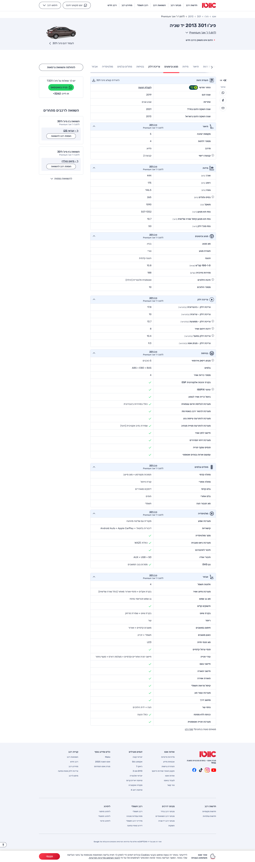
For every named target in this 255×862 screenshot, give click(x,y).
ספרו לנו (189, 729)
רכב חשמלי (137, 811)
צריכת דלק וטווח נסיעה (68, 771)
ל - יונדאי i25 (70, 130)
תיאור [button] (196, 66)
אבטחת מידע (169, 762)
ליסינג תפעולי (104, 816)
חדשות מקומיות (209, 811)
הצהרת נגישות (168, 766)
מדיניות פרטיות (168, 757)
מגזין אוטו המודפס (102, 766)
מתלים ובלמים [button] (124, 66)
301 (199, 16)
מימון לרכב (73, 776)
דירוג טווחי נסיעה (134, 826)
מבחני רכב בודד (168, 811)
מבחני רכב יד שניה (166, 821)
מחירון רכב (73, 766)
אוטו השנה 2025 (102, 762)
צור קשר (171, 785)
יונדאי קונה (137, 757)
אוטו (214, 16)
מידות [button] (185, 66)
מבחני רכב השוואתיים (165, 816)
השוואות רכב (72, 757)
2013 (190, 16)
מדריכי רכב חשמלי (134, 821)
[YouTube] (213, 770)
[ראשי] (208, 754)
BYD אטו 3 (137, 771)
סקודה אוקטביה (135, 785)
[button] (77, 5)
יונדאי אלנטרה (136, 776)
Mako (107, 757)
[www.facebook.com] (194, 770)
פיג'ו (207, 16)
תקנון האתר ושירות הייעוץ (163, 771)
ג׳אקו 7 (139, 766)
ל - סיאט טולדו (70, 161)
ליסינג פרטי (105, 821)
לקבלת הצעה (144, 87)
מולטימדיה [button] (107, 66)
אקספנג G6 (137, 762)
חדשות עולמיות (209, 816)
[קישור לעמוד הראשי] (209, 5)
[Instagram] (207, 770)
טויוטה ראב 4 (136, 790)
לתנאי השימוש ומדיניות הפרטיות (104, 857)
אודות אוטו (170, 776)
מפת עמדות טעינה (134, 816)
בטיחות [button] (140, 66)
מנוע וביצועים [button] (171, 66)
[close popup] (171, 827)
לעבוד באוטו (169, 780)
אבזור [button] (94, 66)
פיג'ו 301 (153, 125)
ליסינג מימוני (104, 811)
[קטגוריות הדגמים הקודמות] (212, 67)
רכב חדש (74, 762)
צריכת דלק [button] (154, 66)
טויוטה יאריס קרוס (134, 780)
